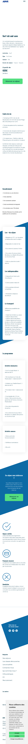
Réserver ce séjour (13, 81)
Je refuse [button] (17, 736)
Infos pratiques (8, 674)
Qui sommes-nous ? (10, 671)
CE (4, 677)
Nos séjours (7, 658)
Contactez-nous (8, 668)
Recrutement (7, 680)
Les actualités (7, 664)
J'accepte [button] (17, 733)
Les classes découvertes (11, 661)
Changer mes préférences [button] (16, 739)
